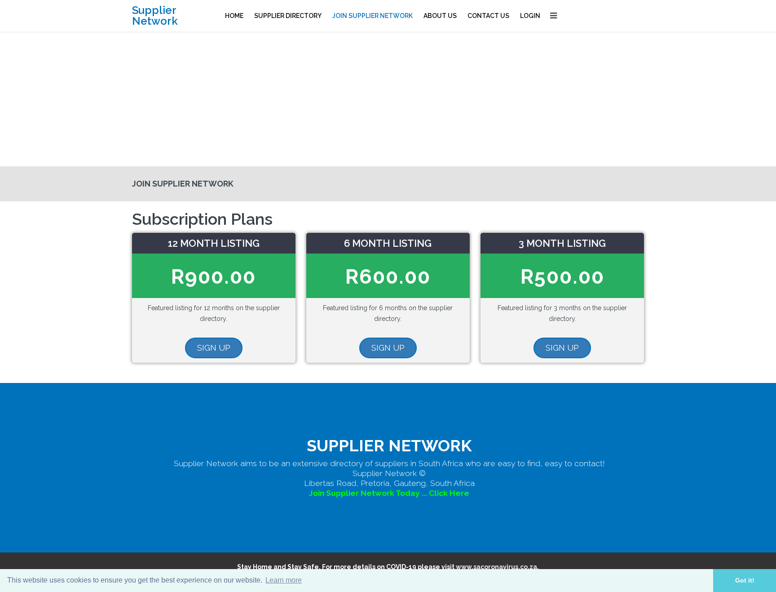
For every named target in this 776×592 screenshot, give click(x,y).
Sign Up (213, 347)
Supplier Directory (288, 15)
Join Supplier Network (372, 15)
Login (530, 15)
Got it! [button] (744, 580)
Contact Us (488, 15)
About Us (440, 15)
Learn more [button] (283, 580)
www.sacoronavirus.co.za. (497, 566)
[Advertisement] (388, 99)
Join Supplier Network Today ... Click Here (389, 493)
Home (234, 15)
